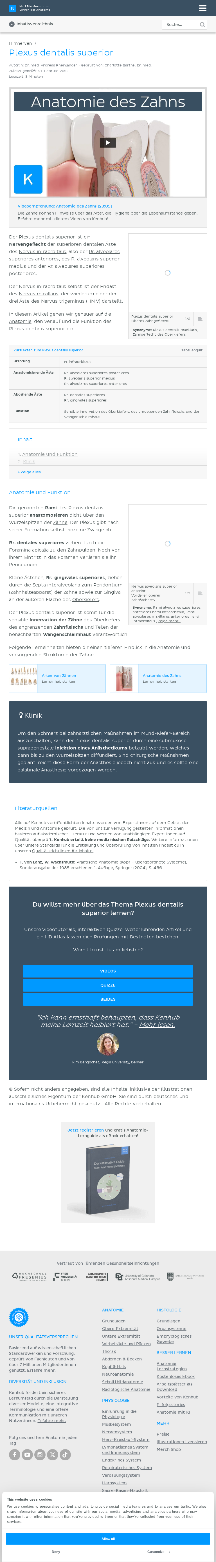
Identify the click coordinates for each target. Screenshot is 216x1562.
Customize (156, 1552)
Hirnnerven (20, 43)
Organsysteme (171, 1329)
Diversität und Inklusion (37, 1382)
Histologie (169, 1310)
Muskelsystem (116, 1425)
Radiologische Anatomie (126, 1390)
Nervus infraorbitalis (42, 252)
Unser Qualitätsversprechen (43, 1337)
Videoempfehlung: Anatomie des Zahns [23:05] (65, 206)
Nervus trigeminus (63, 301)
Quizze (108, 985)
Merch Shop (169, 1450)
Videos (108, 971)
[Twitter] (52, 1454)
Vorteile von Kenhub (177, 1397)
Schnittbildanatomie (122, 1382)
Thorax (109, 1352)
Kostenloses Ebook (176, 1377)
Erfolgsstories (171, 1405)
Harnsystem (114, 1483)
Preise (163, 1434)
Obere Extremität (120, 1329)
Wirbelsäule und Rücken (126, 1344)
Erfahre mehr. (41, 1371)
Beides (108, 999)
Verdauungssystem (121, 1476)
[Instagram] (40, 1454)
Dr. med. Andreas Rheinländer (51, 65)
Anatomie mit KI (173, 1412)
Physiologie (116, 1401)
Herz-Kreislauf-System (126, 1440)
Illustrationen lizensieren (182, 1442)
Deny (56, 1552)
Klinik (29, 462)
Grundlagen (113, 1321)
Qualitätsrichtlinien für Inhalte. (62, 851)
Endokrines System (121, 1460)
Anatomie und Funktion (50, 454)
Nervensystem (117, 1432)
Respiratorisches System (127, 1468)
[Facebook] (14, 1454)
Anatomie (20, 321)
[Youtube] (27, 1454)
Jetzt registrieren (86, 1130)
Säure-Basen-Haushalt (125, 1491)
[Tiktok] (65, 1454)
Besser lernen (174, 1353)
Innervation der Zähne (56, 620)
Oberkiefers (85, 600)
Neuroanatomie (118, 1374)
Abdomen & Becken (122, 1359)
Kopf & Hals (114, 1367)
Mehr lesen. (157, 1025)
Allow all (108, 1539)
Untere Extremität (121, 1336)
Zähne (60, 522)
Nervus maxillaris (38, 294)
